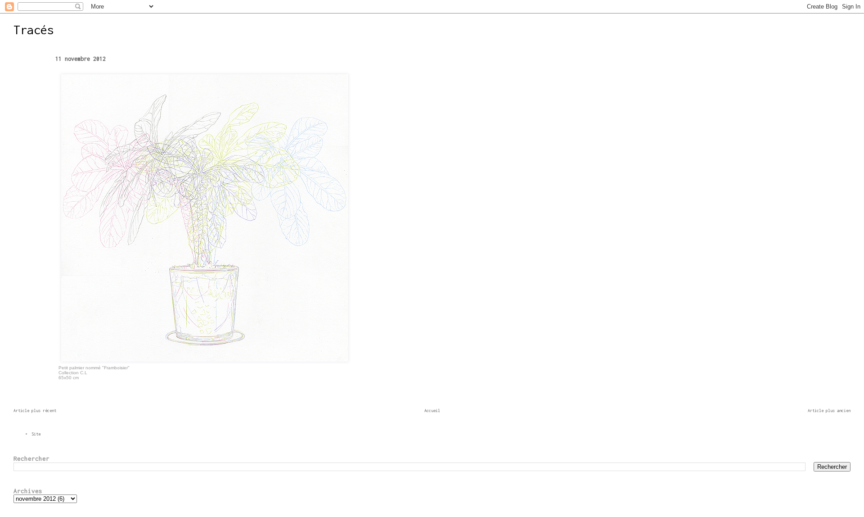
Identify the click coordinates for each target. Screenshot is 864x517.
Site (36, 433)
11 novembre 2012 (80, 58)
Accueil (432, 410)
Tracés (34, 30)
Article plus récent (35, 410)
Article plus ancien (829, 410)
